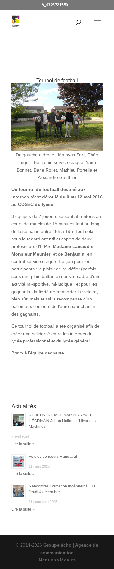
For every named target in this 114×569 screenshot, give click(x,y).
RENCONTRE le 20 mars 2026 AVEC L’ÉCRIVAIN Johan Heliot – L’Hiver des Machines (62, 421)
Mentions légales (57, 559)
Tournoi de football (57, 80)
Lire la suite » (23, 444)
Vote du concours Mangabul (53, 456)
